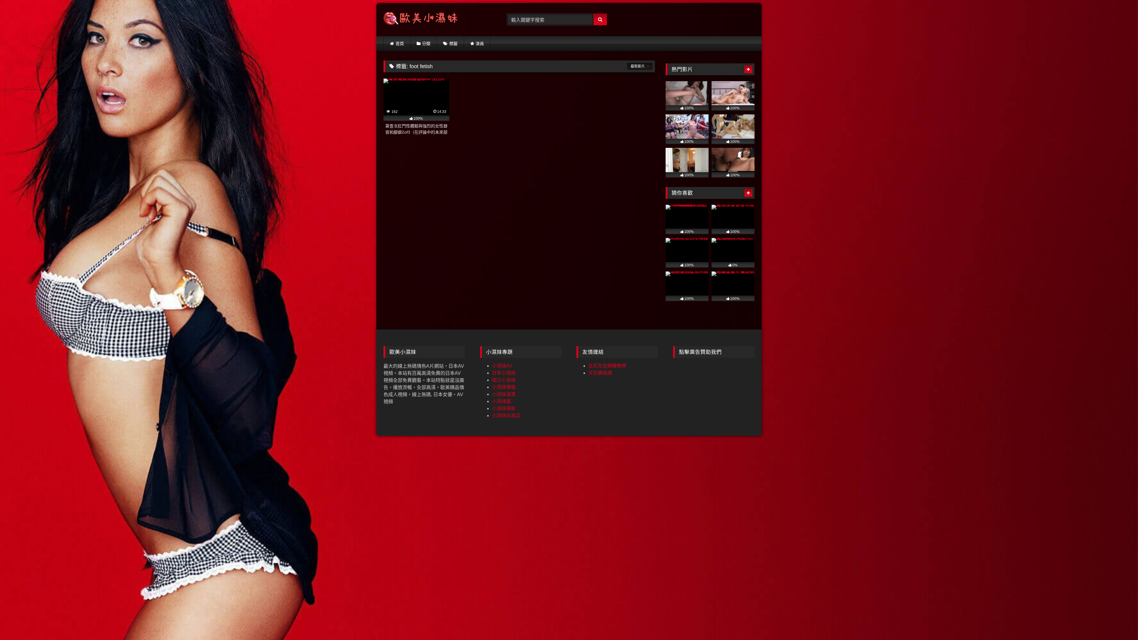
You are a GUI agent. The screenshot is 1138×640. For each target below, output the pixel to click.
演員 (480, 43)
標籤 (453, 43)
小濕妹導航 (504, 408)
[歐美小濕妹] (420, 19)
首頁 (400, 43)
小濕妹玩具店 (506, 415)
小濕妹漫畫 (504, 394)
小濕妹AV (502, 365)
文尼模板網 (600, 372)
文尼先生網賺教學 (607, 365)
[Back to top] (1119, 622)
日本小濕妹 (504, 372)
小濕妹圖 (501, 401)
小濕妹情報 (504, 387)
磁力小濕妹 (504, 380)
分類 (426, 43)
